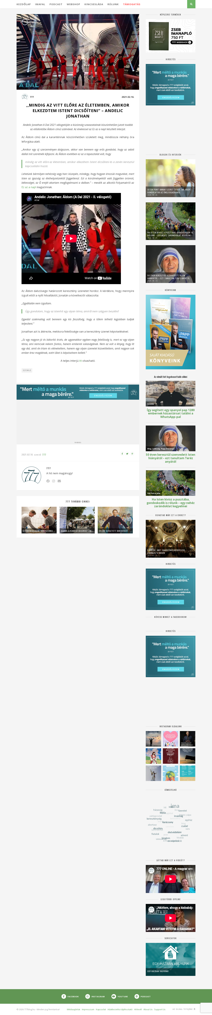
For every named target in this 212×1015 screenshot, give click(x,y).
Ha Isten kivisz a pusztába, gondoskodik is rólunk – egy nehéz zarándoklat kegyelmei (170, 234)
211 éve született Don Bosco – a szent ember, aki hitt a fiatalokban (115, 530)
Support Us (159, 1009)
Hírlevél (138, 1009)
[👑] (170, 773)
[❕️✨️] (187, 756)
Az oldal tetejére (183, 1009)
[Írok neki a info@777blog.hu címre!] (59, 481)
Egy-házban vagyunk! (158, 971)
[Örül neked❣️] (153, 738)
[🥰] (170, 738)
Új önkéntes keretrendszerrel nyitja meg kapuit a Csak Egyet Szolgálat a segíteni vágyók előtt (39, 530)
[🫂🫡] (153, 773)
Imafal (40, 4)
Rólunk (113, 4)
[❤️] (170, 756)
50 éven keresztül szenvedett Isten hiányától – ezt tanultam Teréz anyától (168, 277)
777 (32, 96)
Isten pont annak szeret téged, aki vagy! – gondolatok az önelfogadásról (169, 191)
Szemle (27, 370)
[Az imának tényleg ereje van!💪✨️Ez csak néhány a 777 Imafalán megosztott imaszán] (187, 773)
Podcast (56, 4)
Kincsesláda (93, 4)
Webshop (73, 4)
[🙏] (153, 756)
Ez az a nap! (29, 187)
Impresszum (88, 1009)
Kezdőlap (24, 4)
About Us (148, 1009)
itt (80, 361)
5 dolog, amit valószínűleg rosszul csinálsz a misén (166, 551)
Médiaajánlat (73, 1009)
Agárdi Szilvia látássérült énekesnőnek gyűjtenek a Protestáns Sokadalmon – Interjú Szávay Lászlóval (77, 530)
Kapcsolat (101, 1009)
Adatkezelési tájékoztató (119, 1009)
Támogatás (131, 4)
